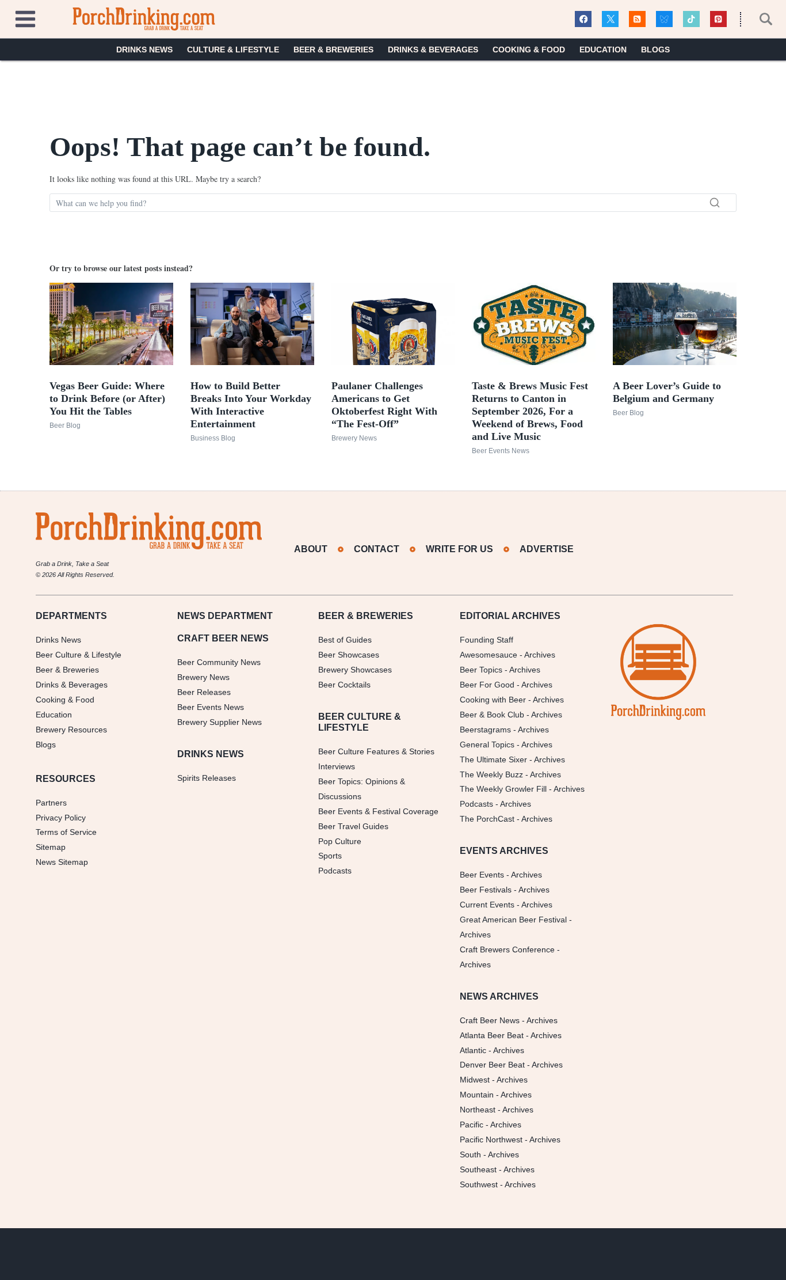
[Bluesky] (664, 19)
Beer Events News (500, 451)
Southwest (479, 1184)
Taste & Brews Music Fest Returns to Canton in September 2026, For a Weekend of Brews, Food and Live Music (530, 411)
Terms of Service (66, 832)
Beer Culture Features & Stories (376, 751)
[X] (610, 19)
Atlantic (473, 1050)
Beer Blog (65, 425)
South (470, 1154)
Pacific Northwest (491, 1139)
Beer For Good (487, 684)
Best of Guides (345, 639)
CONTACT (376, 549)
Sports (330, 855)
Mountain (477, 1094)
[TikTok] (691, 19)
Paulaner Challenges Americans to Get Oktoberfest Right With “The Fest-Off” (384, 405)
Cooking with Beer (493, 699)
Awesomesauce (488, 654)
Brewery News (354, 438)
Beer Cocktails (344, 684)
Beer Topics (481, 669)
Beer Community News (219, 662)
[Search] (715, 202)
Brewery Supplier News (219, 722)
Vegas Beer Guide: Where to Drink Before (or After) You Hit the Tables (107, 398)
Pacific (471, 1124)
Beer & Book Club (492, 714)
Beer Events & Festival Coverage (378, 811)
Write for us (459, 549)
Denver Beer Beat (492, 1064)
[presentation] (111, 324)
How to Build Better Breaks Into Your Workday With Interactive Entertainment (250, 405)
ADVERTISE (547, 549)
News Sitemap (62, 862)
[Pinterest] (718, 19)
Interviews (336, 766)
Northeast (477, 1109)
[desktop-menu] (25, 17)
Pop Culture (339, 841)
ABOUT (310, 549)
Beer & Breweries (333, 49)
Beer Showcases (348, 654)
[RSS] (637, 19)
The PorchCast (487, 818)
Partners (51, 802)
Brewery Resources (71, 729)
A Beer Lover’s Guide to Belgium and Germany (667, 392)
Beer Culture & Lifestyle (78, 654)
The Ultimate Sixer (493, 759)
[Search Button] (759, 19)
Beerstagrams (485, 729)
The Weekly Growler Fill (503, 788)
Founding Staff (486, 639)
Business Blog (212, 438)
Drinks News (144, 49)
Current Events (487, 904)
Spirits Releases (206, 778)
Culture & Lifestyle (233, 49)
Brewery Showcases (355, 669)
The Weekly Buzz (491, 774)
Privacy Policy (61, 817)
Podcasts (335, 870)
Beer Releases (204, 692)
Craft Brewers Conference (507, 949)
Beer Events (482, 874)
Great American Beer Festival (513, 919)
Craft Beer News (490, 1020)
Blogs (655, 49)
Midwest (475, 1079)
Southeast (478, 1169)
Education (603, 49)
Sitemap (51, 847)
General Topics (487, 744)
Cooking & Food (529, 49)
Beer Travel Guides (353, 826)
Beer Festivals (486, 889)
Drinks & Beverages (433, 49)
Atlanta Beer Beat (492, 1035)
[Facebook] (583, 19)
